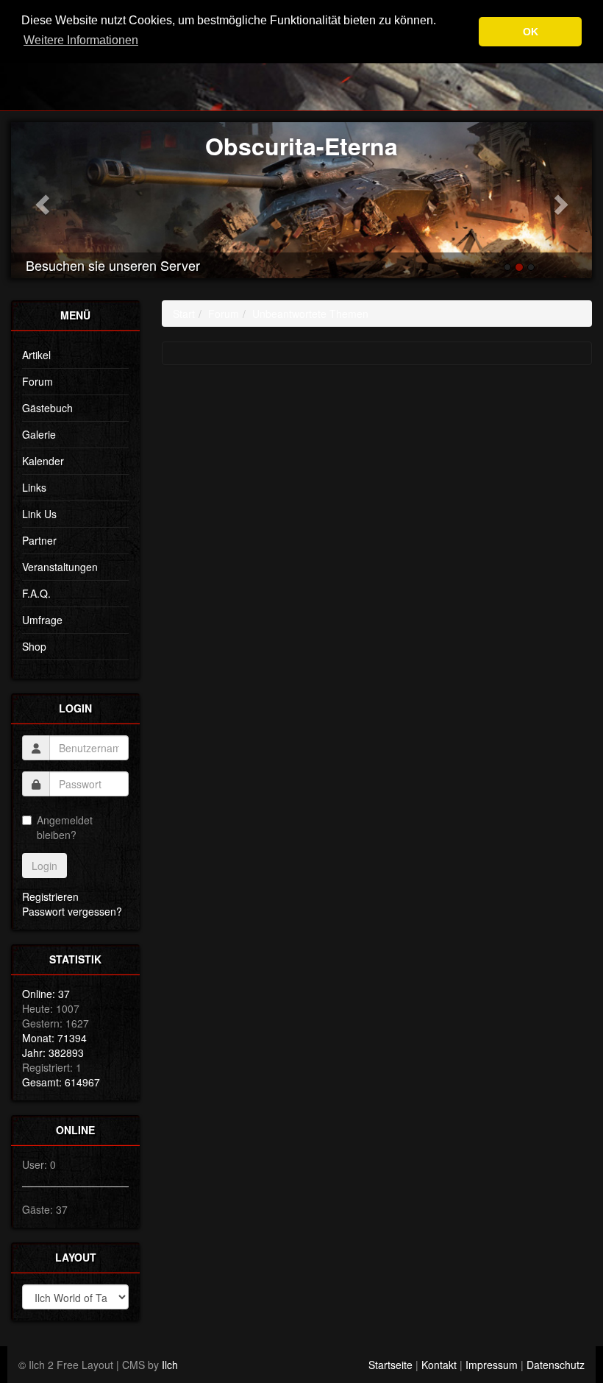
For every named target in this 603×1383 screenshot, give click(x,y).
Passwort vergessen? (72, 911)
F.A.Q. (36, 593)
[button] (40, 200)
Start (184, 313)
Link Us (39, 513)
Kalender (43, 460)
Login (44, 865)
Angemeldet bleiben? (65, 827)
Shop (34, 646)
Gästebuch (47, 407)
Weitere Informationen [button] (81, 40)
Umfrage (42, 619)
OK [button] (530, 32)
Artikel (36, 354)
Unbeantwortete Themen (310, 313)
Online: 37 (46, 993)
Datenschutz (556, 1364)
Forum (37, 381)
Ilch (170, 1364)
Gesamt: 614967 (61, 1082)
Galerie (39, 434)
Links (34, 487)
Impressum (491, 1364)
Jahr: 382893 (53, 1052)
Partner (39, 540)
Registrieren (50, 896)
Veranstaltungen (60, 566)
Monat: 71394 (54, 1037)
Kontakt (439, 1364)
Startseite (390, 1364)
